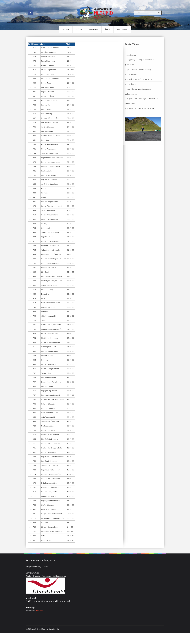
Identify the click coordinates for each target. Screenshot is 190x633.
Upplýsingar (122, 29)
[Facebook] (30, 12)
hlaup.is (39, 610)
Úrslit (107, 29)
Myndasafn (93, 29)
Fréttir (79, 29)
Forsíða (66, 29)
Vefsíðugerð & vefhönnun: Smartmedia (42, 629)
